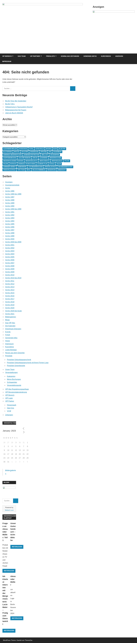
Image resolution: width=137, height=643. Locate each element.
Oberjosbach (44, 161)
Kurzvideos (106, 56)
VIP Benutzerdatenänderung (16, 392)
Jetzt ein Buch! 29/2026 (14, 113)
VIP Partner (35, 56)
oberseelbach (56, 161)
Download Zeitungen (70, 56)
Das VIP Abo (10, 323)
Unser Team (9, 369)
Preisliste (50, 56)
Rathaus (13, 164)
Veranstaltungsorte (14, 385)
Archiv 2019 (9, 305)
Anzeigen (119, 56)
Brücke (17, 151)
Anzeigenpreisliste (12, 185)
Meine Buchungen (14, 379)
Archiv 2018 (9, 302)
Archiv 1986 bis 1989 (13, 194)
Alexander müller (10, 148)
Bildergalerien (10, 317)
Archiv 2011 (9, 281)
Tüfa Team (21, 170)
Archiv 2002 (9, 248)
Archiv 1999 (9, 236)
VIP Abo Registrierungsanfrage (17, 389)
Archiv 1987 (9, 197)
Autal (31, 148)
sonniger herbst (9, 167)
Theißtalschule (9, 170)
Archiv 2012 (9, 284)
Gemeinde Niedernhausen (12, 155)
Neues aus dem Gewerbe (15, 353)
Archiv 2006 (9, 260)
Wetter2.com (9, 510)
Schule (52, 164)
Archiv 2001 (9, 245)
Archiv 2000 (9, 239)
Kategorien (11, 376)
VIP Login (9, 398)
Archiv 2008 (9, 266)
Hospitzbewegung (9, 158)
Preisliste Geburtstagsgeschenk (19, 360)
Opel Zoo (10, 408)
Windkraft (62, 170)
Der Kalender (10, 326)
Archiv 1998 (9, 233)
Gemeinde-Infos (90, 56)
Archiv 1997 (9, 230)
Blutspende (7, 151)
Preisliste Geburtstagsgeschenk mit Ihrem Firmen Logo (27, 363)
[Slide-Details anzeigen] (114, 12)
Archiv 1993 (9, 218)
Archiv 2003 (9, 251)
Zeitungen (9, 415)
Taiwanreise (22, 167)
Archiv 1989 (9, 203)
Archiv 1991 (9, 212)
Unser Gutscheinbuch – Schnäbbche (13, 531)
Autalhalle (39, 148)
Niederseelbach (31, 161)
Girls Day (44, 155)
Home (7, 341)
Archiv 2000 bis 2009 (13, 242)
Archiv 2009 (9, 269)
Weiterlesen (9, 571)
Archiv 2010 (9, 275)
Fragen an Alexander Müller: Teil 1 (5, 531)
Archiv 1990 (9, 206)
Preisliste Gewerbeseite (16, 366)
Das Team (22, 56)
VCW (9, 411)
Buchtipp (25, 151)
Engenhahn (34, 151)
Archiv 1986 (9, 191)
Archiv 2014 (9, 290)
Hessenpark (54, 155)
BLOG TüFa (9, 104)
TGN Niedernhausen (65, 167)
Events (7, 332)
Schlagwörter (12, 382)
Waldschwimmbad (38, 170)
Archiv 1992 (9, 215)
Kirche (35, 158)
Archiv (7, 188)
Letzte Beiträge (11, 350)
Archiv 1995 (9, 224)
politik (5, 164)
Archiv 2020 (9, 308)
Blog (55, 148)
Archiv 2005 (9, 257)
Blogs (7, 320)
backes (48, 148)
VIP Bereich (7, 56)
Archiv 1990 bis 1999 (13, 209)
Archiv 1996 (9, 227)
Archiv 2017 (9, 299)
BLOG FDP (62, 148)
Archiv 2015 (9, 293)
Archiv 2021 (9, 314)
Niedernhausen (55, 158)
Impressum (6, 61)
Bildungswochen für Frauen (15, 110)
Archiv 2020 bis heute (13, 311)
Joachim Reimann (24, 158)
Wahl (28, 170)
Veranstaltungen (11, 372)
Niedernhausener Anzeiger (13, 161)
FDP (50, 151)
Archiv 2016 (9, 296)
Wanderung (51, 170)
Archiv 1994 (9, 221)
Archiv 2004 (9, 254)
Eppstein (43, 151)
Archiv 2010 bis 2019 (13, 278)
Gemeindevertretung (31, 155)
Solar (59, 164)
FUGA (7, 335)
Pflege (66, 161)
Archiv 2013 (9, 287)
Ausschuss (23, 148)
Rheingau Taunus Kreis (26, 164)
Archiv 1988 (9, 200)
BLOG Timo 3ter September (15, 101)
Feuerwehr (57, 151)
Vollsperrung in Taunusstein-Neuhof (18, 107)
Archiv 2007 (9, 263)
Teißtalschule (50, 167)
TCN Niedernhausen (35, 167)
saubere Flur (42, 164)
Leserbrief (44, 158)
